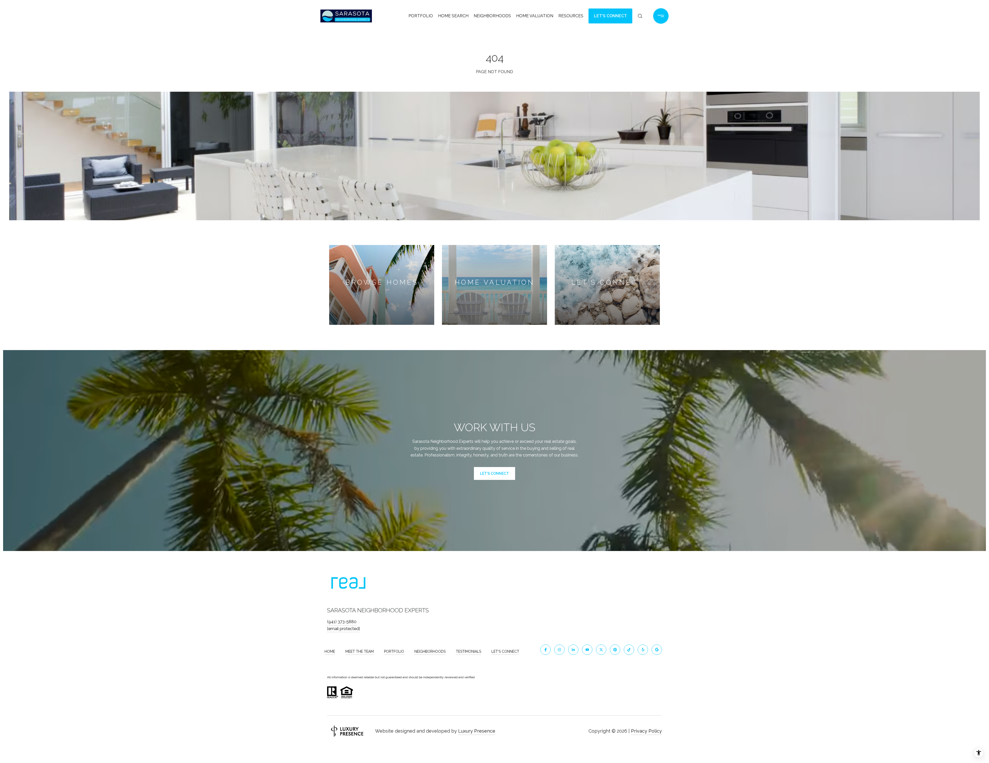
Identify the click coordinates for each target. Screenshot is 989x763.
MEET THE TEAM (359, 651)
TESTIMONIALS (468, 651)
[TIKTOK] (629, 650)
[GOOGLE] (657, 650)
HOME (330, 651)
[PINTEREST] (615, 650)
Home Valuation (534, 15)
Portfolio (420, 15)
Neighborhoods (492, 15)
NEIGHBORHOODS (430, 651)
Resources (570, 15)
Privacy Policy (646, 731)
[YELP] (643, 650)
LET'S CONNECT (505, 651)
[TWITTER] (601, 650)
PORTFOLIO (394, 651)
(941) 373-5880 (341, 621)
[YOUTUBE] (587, 650)
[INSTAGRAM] (559, 650)
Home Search (453, 15)
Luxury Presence (476, 731)
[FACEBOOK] (545, 650)
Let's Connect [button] (610, 15)
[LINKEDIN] (573, 650)
